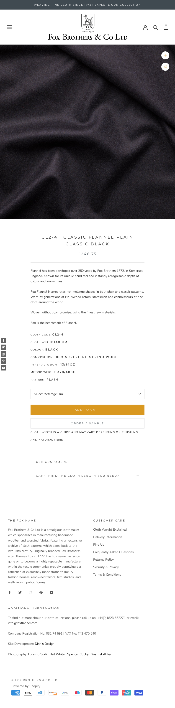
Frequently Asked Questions (113, 552)
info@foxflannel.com (22, 623)
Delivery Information (107, 537)
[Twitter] (20, 592)
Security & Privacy (106, 567)
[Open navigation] (9, 27)
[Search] (155, 27)
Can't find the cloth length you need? (77, 475)
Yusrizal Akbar (101, 654)
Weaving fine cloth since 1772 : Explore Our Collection (87, 4)
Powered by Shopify (25, 686)
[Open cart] (166, 27)
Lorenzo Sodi (37, 654)
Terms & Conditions (107, 574)
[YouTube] (51, 592)
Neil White (56, 654)
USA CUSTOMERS (51, 462)
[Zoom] (165, 55)
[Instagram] (30, 592)
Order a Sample (87, 423)
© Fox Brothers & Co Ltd (34, 680)
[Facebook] (9, 592)
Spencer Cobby (78, 654)
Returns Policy (103, 559)
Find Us (98, 544)
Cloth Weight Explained (110, 529)
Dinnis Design (44, 644)
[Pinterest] (41, 592)
